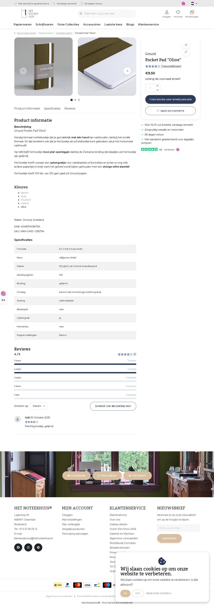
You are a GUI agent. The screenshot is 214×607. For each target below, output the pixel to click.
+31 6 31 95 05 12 (28, 529)
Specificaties (52, 108)
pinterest (139, 475)
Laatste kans (113, 24)
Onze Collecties (68, 24)
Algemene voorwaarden (59, 596)
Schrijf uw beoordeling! (113, 406)
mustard (26, 199)
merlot (25, 203)
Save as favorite (172, 110)
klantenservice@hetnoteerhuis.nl (33, 538)
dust (23, 196)
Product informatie (27, 108)
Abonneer (169, 538)
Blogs (130, 24)
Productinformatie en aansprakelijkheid (98, 596)
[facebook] (18, 547)
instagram (108, 475)
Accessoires (91, 24)
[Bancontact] (97, 585)
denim (24, 192)
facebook (78, 475)
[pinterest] (38, 547)
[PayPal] (67, 585)
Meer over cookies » (159, 593)
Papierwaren (23, 24)
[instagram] (28, 547)
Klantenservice (148, 24)
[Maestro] (107, 585)
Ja (125, 593)
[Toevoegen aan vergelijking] (185, 52)
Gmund (150, 53)
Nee (137, 593)
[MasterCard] (77, 585)
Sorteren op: (21, 406)
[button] (185, 45)
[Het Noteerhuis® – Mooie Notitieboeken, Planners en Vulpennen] (29, 13)
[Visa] (87, 585)
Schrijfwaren (44, 24)
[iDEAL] (58, 585)
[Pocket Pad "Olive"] (43, 66)
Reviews (69, 108)
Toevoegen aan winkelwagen (170, 99)
